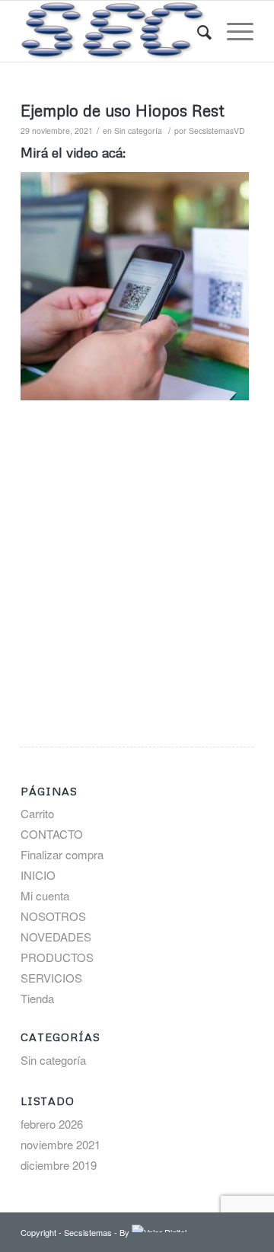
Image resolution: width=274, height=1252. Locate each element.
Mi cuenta (45, 895)
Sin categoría (138, 130)
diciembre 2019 (59, 1165)
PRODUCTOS (57, 957)
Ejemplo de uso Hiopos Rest (123, 110)
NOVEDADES (56, 937)
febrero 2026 (52, 1124)
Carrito (37, 813)
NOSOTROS (53, 916)
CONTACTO (52, 834)
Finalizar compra (62, 854)
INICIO (38, 875)
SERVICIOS (51, 978)
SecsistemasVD (217, 130)
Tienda (37, 998)
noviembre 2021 (60, 1144)
